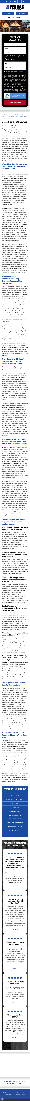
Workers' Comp (15, 811)
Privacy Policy (9, 1095)
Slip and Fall (15, 807)
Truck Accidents (15, 803)
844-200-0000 (15, 18)
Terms (16, 96)
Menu (23, 1)
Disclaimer (6, 1093)
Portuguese (22, 13)
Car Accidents (15, 796)
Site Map (23, 1093)
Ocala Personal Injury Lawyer (15, 116)
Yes (13, 59)
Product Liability (15, 827)
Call (11, 1)
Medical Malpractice (15, 823)
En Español (8, 13)
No (8, 59)
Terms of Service (14, 73)
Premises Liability (15, 819)
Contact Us (14, 1093)
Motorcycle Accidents (15, 800)
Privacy (13, 96)
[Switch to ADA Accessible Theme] (2, 1099)
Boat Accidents (15, 815)
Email (15, 1)
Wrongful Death (15, 831)
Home (7, 1)
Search (19, 1)
